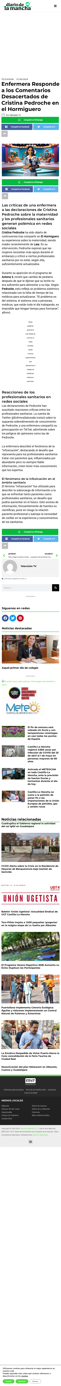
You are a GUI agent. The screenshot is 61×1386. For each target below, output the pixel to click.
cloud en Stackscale (40, 1135)
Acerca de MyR (30, 1093)
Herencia (36, 1112)
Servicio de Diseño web (36, 1090)
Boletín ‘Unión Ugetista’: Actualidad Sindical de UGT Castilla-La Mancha (29, 913)
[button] (30, 1141)
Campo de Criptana (9, 1115)
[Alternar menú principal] (55, 6)
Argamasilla (6, 1112)
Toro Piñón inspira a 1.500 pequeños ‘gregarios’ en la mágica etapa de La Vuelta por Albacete (29, 924)
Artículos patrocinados (14, 1090)
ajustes (24, 1376)
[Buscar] (55, 587)
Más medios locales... (41, 1115)
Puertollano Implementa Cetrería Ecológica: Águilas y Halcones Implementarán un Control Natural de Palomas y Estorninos (29, 1010)
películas (8, 579)
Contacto (52, 1090)
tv (25, 579)
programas (15, 579)
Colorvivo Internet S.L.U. (29, 1129)
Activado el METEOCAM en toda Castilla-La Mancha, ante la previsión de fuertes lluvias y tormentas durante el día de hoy (43, 776)
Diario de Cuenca (39, 1106)
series (22, 579)
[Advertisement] (30, 43)
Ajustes (35, 1381)
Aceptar (9, 1381)
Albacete (5, 1106)
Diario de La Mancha (41, 1109)
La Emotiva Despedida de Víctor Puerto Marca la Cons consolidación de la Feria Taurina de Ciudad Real (30, 1056)
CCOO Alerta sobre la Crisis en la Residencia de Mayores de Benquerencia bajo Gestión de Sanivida (29, 869)
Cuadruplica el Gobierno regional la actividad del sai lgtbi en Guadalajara (28, 825)
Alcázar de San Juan (10, 1109)
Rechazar (22, 1381)
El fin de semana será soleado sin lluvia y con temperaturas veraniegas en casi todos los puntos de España (43, 733)
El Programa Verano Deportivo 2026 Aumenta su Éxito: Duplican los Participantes (30, 966)
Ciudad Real (6, 1118)
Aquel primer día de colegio (20, 667)
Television (7, 79)
